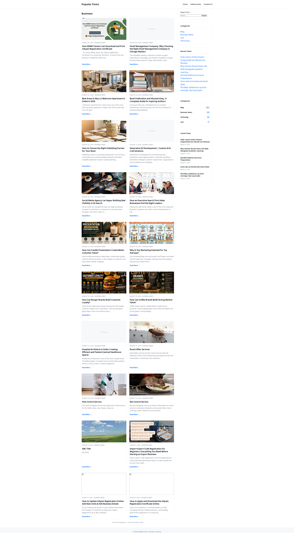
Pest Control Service (92, 401)
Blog (182, 31)
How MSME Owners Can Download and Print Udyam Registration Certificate (103, 47)
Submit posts (195, 4)
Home (185, 4)
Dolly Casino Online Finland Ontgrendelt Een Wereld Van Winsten (192, 60)
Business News (186, 34)
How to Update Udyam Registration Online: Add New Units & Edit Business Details (103, 502)
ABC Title (86, 448)
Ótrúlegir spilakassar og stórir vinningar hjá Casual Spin (192, 175)
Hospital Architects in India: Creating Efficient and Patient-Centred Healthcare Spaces (101, 352)
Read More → (87, 64)
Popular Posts (90, 4)
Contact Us (208, 4)
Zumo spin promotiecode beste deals (194, 167)
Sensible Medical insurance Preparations (191, 159)
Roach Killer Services (140, 349)
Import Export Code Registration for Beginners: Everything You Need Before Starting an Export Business (149, 451)
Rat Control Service (139, 401)
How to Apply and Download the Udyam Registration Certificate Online (149, 502)
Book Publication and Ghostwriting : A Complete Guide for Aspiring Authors (148, 100)
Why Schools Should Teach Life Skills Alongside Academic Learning (193, 69)
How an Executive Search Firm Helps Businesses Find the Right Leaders (147, 201)
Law (182, 37)
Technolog (184, 40)
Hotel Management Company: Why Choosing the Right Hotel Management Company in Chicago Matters (151, 49)
